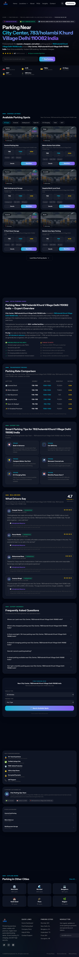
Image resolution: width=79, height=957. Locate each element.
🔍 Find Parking (47, 59)
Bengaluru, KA (45, 929)
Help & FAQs (26, 932)
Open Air (36, 122)
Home (15, 3)
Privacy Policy (50, 953)
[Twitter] (4, 945)
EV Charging (46, 122)
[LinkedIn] (13, 945)
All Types (6, 122)
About (32, 3)
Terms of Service (61, 953)
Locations (22, 3)
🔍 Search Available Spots (40, 708)
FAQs (38, 3)
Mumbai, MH (45, 923)
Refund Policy (73, 953)
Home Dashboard (27, 923)
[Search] (62, 3)
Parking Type (9, 698)
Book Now (29, 163)
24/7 (62, 122)
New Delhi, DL (45, 926)
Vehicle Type (9, 691)
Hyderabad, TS (45, 932)
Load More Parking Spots (38, 258)
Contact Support (27, 935)
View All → (73, 879)
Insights (45, 3)
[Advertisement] (39, 92)
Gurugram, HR (45, 938)
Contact (52, 3)
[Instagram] (8, 945)
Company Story (27, 929)
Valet (55, 122)
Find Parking (70, 3)
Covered (15, 122)
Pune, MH (44, 935)
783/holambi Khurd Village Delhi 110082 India (36, 17)
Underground (26, 122)
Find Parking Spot (27, 926)
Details (12, 163)
